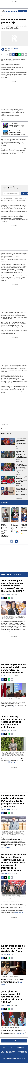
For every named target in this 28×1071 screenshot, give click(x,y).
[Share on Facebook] (13, 54)
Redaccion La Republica (13, 48)
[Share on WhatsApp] (19, 54)
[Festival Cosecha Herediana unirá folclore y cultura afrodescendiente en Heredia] (5, 132)
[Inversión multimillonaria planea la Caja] (14, 38)
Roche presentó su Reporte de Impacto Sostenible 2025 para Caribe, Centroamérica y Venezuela (5, 530)
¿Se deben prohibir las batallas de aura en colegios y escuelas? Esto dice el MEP (17, 125)
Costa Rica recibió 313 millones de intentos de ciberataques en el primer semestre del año (21, 442)
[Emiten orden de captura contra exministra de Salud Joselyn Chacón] (13, 968)
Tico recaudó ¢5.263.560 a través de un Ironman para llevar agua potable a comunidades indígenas (21, 468)
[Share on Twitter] (16, 54)
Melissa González (7, 675)
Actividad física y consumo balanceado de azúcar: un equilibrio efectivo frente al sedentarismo (13, 721)
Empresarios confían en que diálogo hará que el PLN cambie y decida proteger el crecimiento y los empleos (13, 801)
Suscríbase (22, 1052)
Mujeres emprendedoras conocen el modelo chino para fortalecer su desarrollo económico (13, 668)
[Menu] (3, 11)
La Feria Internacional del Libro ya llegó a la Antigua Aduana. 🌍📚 (15, 528)
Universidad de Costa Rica (8, 703)
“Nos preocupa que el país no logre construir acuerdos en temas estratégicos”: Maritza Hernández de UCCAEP (12, 585)
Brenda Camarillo (6, 873)
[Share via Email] (22, 54)
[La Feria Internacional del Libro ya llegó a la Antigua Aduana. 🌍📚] (15, 514)
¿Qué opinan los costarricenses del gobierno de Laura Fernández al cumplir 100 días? (11, 996)
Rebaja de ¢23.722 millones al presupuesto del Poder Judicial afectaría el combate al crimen (21, 455)
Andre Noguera (6, 730)
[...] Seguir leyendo (16, 631)
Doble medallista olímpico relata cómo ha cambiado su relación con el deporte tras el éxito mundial (21, 492)
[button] (22, 11)
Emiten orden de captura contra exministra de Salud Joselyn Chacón (13, 948)
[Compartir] (26, 54)
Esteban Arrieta (6, 594)
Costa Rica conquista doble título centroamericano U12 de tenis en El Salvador (21, 480)
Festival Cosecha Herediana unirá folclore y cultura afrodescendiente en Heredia (17, 132)
